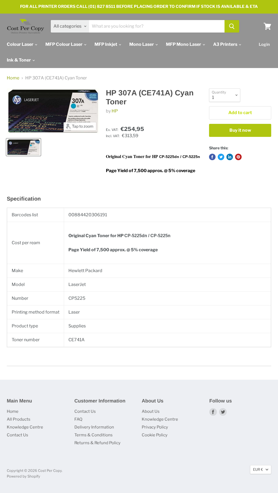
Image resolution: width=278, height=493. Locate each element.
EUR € (258, 469)
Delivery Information (94, 427)
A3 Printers (225, 44)
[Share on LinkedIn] (229, 157)
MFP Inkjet (106, 44)
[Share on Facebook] (212, 157)
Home (13, 78)
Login (264, 44)
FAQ (78, 419)
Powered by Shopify (23, 476)
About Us (151, 411)
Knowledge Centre (25, 427)
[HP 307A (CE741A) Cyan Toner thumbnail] (23, 147)
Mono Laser (142, 44)
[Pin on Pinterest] (238, 157)
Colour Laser (20, 44)
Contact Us (17, 435)
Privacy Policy (155, 427)
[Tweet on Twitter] (221, 157)
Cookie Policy (155, 435)
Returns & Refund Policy (97, 442)
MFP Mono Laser (184, 44)
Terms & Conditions (93, 435)
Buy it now (240, 130)
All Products (18, 419)
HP (115, 111)
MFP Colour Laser (64, 44)
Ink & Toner (19, 60)
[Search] (232, 26)
